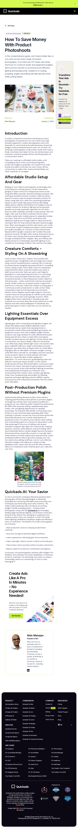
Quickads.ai (32, 510)
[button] (75, 11)
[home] (13, 11)
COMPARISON (28, 701)
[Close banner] (75, 4)
